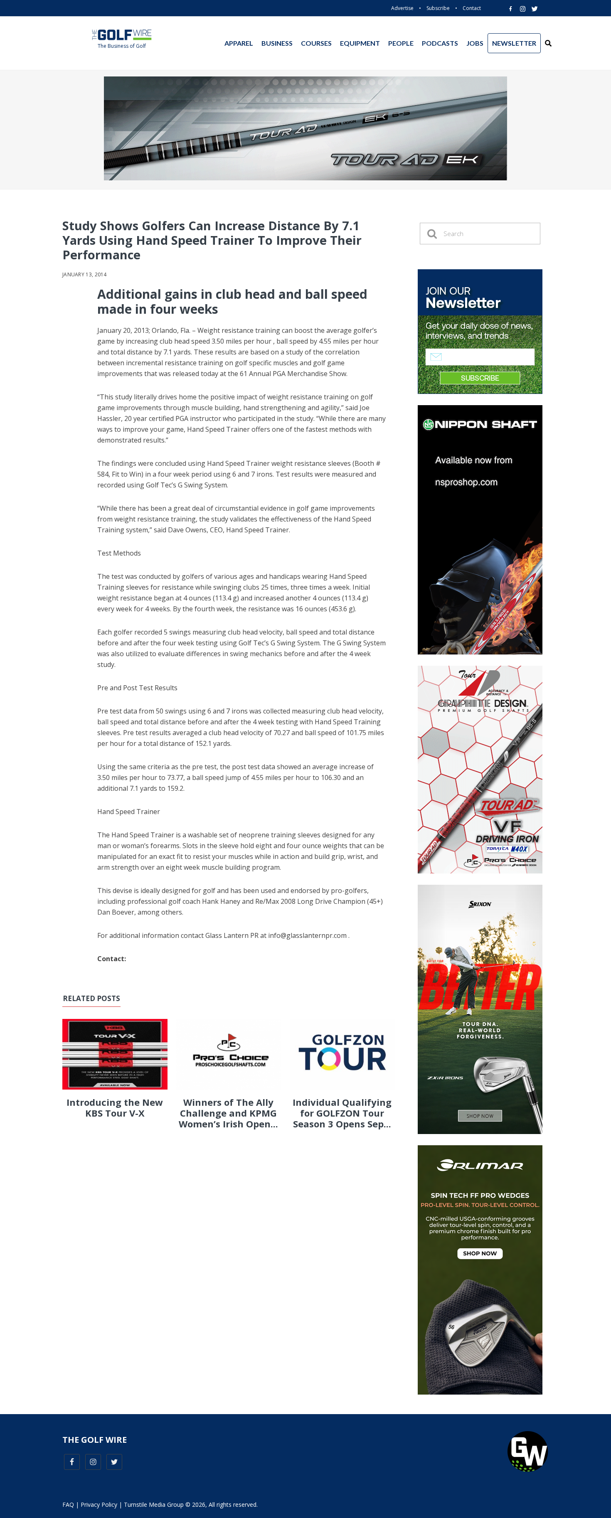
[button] (548, 43)
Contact (472, 8)
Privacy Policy (99, 1504)
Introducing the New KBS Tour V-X (115, 1107)
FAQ (68, 1504)
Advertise (402, 8)
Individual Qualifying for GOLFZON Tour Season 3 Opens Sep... (342, 1113)
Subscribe (438, 8)
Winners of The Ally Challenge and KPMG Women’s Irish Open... (228, 1113)
